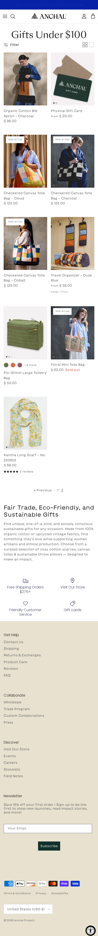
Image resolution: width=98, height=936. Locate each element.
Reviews (11, 668)
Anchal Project (24, 920)
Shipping (11, 648)
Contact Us (13, 642)
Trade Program (17, 709)
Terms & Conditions (17, 893)
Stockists (12, 769)
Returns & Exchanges (22, 655)
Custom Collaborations (24, 715)
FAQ (7, 675)
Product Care (15, 662)
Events (10, 756)
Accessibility (59, 893)
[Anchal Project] (49, 16)
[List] (91, 44)
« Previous (43, 490)
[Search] (15, 16)
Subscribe (49, 846)
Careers (10, 762)
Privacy (41, 893)
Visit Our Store (16, 749)
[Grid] (85, 44)
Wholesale (12, 702)
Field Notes (13, 776)
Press (8, 722)
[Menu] (5, 16)
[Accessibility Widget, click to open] (90, 931)
